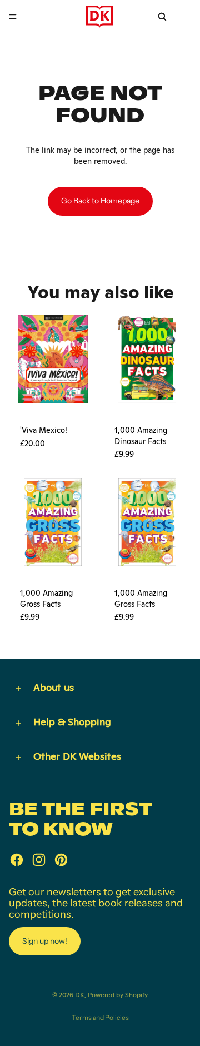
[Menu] (13, 16)
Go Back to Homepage (100, 201)
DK (79, 994)
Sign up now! (44, 941)
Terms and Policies (100, 1017)
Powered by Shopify (118, 994)
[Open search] (162, 16)
